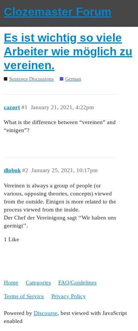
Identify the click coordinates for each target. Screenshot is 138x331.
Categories (38, 282)
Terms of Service (24, 296)
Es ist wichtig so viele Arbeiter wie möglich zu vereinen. (68, 51)
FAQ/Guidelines (77, 282)
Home (11, 282)
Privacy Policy (68, 296)
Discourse (46, 313)
